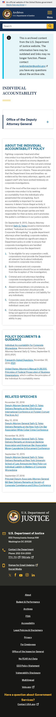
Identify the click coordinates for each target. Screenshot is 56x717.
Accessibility (28, 623)
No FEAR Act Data (28, 659)
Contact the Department (21, 549)
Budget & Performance (28, 602)
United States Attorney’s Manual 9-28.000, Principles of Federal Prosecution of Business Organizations (27, 372)
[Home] (18, 18)
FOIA (28, 616)
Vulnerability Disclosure (28, 673)
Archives (28, 609)
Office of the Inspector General (28, 651)
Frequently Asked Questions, (19, 360)
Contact (26, 704)
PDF (13, 363)
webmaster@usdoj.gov (32, 66)
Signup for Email (21, 565)
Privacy (28, 637)
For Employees (28, 644)
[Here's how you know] (28, 4)
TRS (25, 557)
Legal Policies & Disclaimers (28, 630)
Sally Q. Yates (20, 226)
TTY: (12, 557)
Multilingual (28, 680)
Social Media (15, 569)
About (28, 595)
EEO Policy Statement (28, 666)
